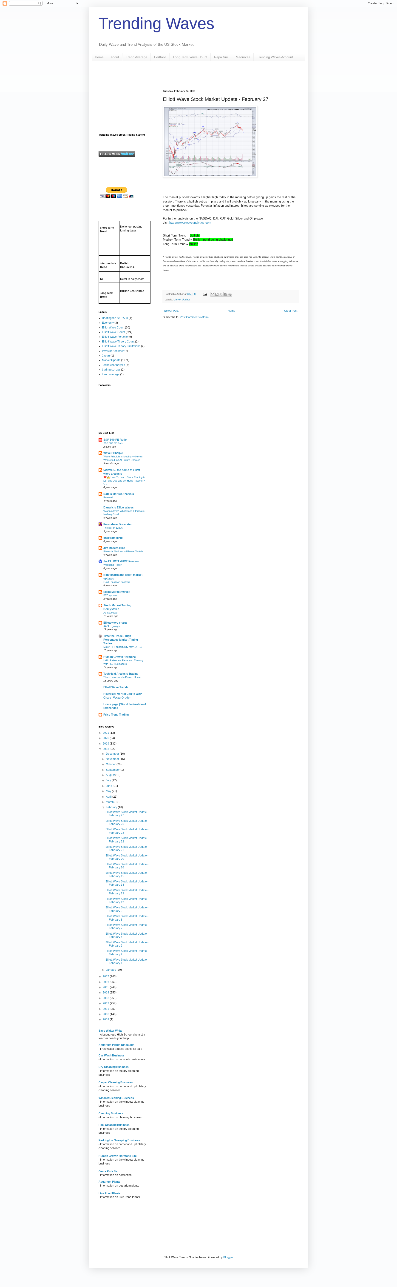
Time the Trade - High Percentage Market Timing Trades (120, 639)
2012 (106, 1003)
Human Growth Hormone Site (118, 1156)
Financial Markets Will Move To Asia (123, 551)
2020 (106, 738)
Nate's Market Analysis (118, 494)
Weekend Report (112, 564)
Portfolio (160, 57)
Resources (242, 57)
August (110, 775)
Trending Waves (156, 23)
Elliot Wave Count (113, 327)
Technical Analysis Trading (120, 673)
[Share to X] (221, 294)
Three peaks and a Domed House (122, 677)
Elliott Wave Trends (115, 687)
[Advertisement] (216, 75)
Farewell (108, 497)
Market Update (181, 299)
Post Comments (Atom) (194, 317)
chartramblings (113, 537)
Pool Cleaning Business (114, 1125)
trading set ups (111, 369)
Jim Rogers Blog (114, 548)
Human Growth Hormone (119, 657)
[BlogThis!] (217, 294)
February (112, 807)
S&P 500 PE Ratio (115, 439)
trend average (110, 374)
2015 (106, 987)
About (115, 57)
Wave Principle (113, 453)
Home (99, 57)
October (111, 764)
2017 (106, 976)
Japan (106, 355)
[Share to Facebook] (225, 294)
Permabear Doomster (117, 524)
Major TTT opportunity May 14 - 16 (122, 646)
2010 (106, 1014)
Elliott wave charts (115, 622)
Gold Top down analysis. (117, 582)
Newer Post (171, 310)
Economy (108, 322)
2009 (106, 1019)
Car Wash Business (112, 1055)
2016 (106, 982)
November (113, 759)
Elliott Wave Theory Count (118, 341)
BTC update (110, 595)
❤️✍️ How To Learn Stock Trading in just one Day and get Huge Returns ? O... (124, 480)
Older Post (290, 310)
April (109, 796)
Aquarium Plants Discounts (116, 1045)
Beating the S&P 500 (115, 318)
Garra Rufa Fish (109, 1171)
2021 (106, 732)
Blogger (228, 1257)
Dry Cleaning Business (114, 1067)
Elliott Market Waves (116, 592)
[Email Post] (205, 294)
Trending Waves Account (275, 57)
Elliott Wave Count (113, 332)
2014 (106, 992)
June (109, 786)
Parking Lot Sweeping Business (119, 1140)
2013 (106, 998)
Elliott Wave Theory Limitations (121, 346)
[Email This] (212, 294)
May (109, 791)
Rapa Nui (221, 57)
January (111, 969)
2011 (106, 1008)
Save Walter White (110, 1030)
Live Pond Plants (109, 1193)
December (113, 753)
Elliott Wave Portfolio (115, 336)
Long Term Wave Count (190, 57)
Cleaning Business (111, 1113)
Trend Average (136, 57)
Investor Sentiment (113, 351)
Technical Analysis (113, 365)
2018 (106, 749)
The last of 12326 (113, 527)
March (110, 802)
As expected (110, 612)
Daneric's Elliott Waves (118, 507)
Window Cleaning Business (116, 1098)
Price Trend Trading (116, 714)
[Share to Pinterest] (230, 294)
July (109, 780)
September (113, 769)
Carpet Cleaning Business (116, 1082)
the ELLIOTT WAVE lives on (121, 561)
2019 (106, 743)
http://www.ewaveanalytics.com (190, 222)
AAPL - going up (112, 626)
